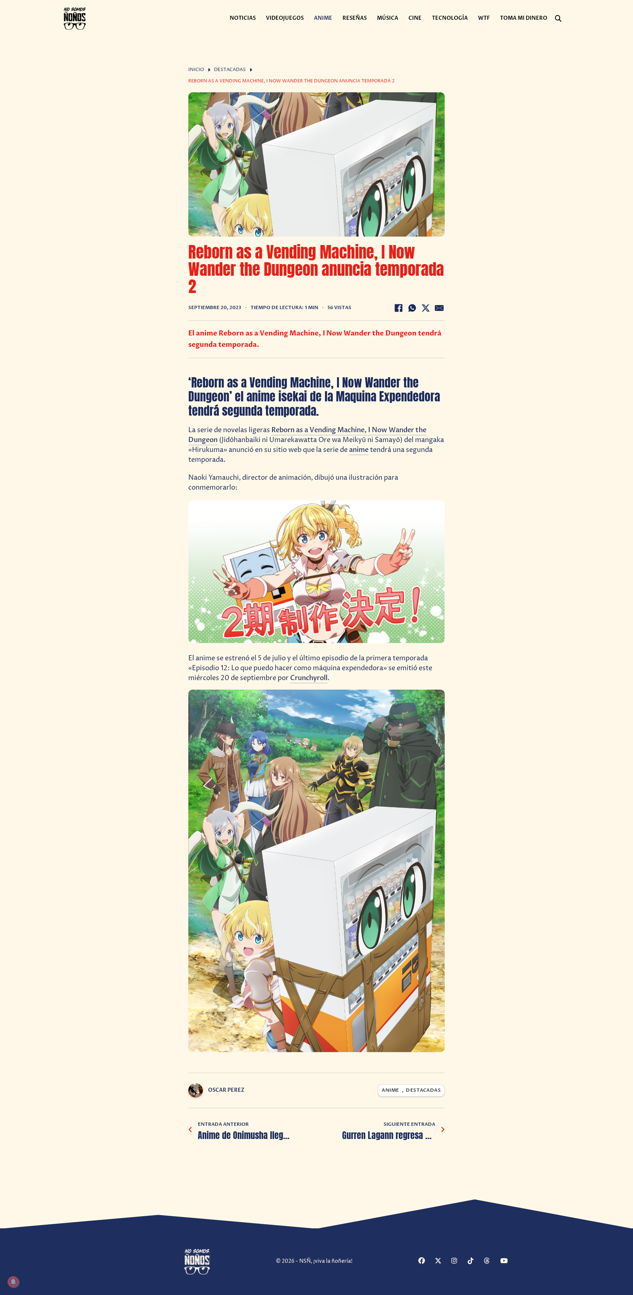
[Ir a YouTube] (507, 1261)
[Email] (439, 308)
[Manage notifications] (13, 1282)
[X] (425, 308)
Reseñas (355, 18)
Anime (323, 18)
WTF (484, 18)
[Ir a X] (442, 1261)
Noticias (243, 18)
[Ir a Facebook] (425, 1261)
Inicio (196, 70)
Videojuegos (285, 18)
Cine (415, 18)
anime (359, 449)
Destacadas (230, 70)
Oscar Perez (226, 1090)
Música (387, 18)
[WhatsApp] (412, 308)
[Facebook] (398, 308)
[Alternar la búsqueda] (558, 18)
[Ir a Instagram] (458, 1261)
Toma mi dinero (523, 18)
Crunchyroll (308, 678)
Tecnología (450, 18)
